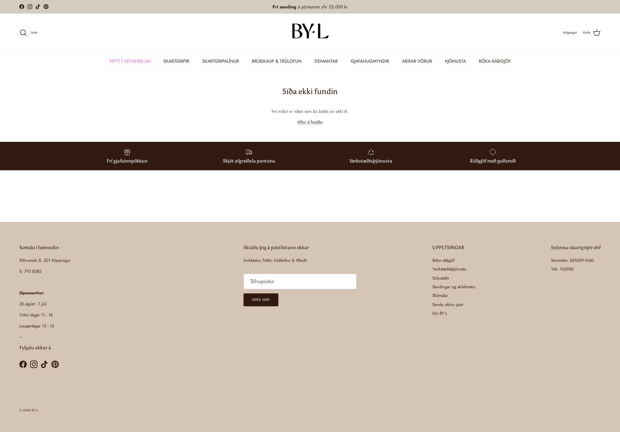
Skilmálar (440, 295)
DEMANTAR (326, 61)
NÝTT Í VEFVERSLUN (129, 61)
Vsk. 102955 (562, 269)
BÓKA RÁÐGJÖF (495, 61)
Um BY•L (439, 313)
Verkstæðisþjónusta (449, 269)
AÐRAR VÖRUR (417, 61)
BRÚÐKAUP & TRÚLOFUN (277, 61)
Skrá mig (261, 299)
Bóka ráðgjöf (443, 260)
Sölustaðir (440, 278)
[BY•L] (310, 33)
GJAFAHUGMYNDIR (370, 61)
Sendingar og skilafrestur (454, 287)
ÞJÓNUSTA (455, 61)
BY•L (35, 410)
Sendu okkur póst (447, 304)
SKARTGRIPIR (176, 61)
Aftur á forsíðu (310, 122)
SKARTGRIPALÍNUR (220, 61)
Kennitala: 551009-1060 (572, 260)
